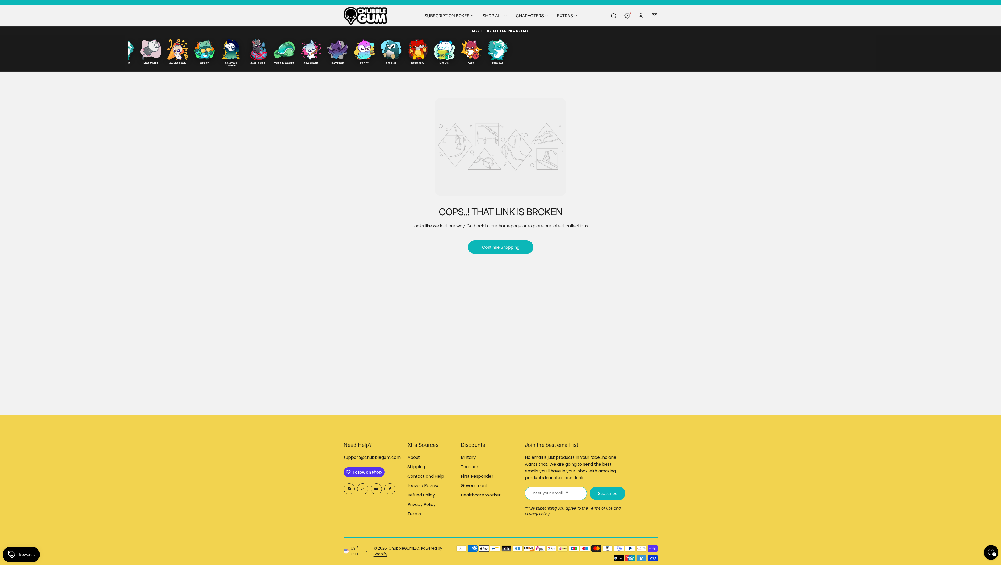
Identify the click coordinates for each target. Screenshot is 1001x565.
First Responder (477, 476)
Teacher (469, 467)
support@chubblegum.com (372, 457)
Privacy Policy (421, 504)
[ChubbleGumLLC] (366, 16)
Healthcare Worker (481, 495)
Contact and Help (425, 476)
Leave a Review (423, 486)
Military (468, 457)
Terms (414, 514)
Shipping (416, 467)
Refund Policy (421, 495)
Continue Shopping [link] (500, 247)
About (413, 457)
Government (474, 486)
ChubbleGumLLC (404, 548)
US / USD (354, 551)
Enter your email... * (550, 493)
